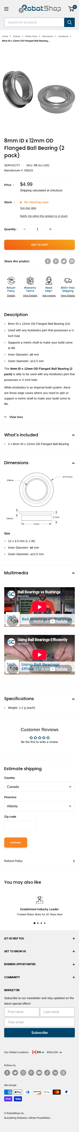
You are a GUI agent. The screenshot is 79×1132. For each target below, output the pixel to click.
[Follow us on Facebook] (7, 1073)
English (53, 1052)
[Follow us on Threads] (63, 1073)
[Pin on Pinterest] (56, 261)
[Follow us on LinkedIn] (55, 1073)
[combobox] (34, 22)
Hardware (63, 36)
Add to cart (39, 244)
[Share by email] (72, 261)
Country (9, 777)
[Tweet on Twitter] (64, 261)
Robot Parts (31, 36)
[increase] (50, 229)
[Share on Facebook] (48, 261)
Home (5, 36)
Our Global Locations (16, 1052)
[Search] (69, 22)
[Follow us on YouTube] (39, 1073)
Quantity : (10, 229)
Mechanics (48, 36)
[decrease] (24, 229)
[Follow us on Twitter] (15, 1073)
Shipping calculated (33, 190)
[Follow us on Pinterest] (31, 1073)
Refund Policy (13, 861)
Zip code (10, 816)
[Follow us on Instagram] (23, 1073)
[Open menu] (6, 9)
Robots (16, 36)
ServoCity (12, 165)
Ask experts (49, 295)
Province (10, 797)
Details (11, 295)
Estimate (16, 842)
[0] (71, 8)
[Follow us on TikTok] (47, 1073)
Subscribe (39, 1033)
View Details (30, 295)
